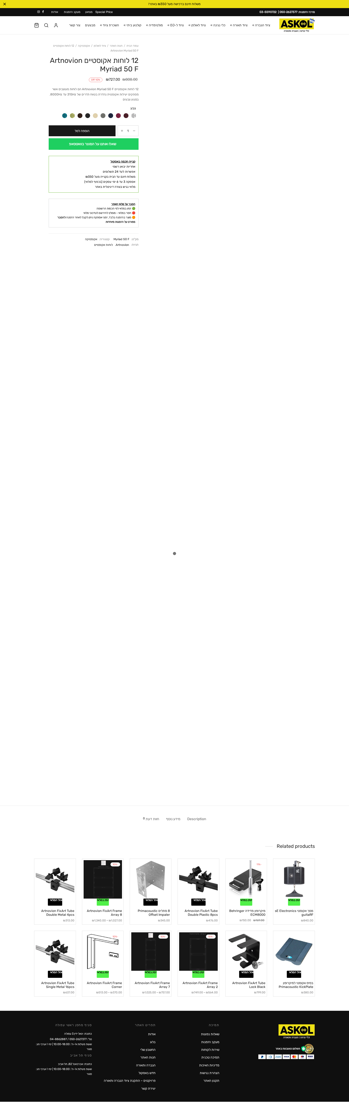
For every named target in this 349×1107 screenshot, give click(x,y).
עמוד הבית (132, 46)
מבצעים (90, 25)
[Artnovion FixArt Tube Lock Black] (246, 951)
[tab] (196, 819)
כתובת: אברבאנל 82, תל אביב (75, 1064)
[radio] (134, 115)
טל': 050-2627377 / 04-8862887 (71, 1039)
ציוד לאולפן (100, 46)
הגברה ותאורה (146, 1065)
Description (196, 819)
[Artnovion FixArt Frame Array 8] (103, 879)
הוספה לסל (82, 131)
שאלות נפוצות (210, 1034)
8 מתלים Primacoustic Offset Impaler (154, 913)
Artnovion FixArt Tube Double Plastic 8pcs (201, 913)
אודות (54, 12)
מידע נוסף (173, 819)
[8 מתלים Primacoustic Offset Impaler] (150, 879)
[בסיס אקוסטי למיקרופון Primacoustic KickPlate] (294, 951)
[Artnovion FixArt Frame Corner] (103, 951)
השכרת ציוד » (109, 25)
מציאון (89, 12)
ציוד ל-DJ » (175, 25)
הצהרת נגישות (209, 1073)
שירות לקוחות (210, 1050)
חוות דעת (151, 819)
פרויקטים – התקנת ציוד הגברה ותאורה (130, 1081)
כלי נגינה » (217, 25)
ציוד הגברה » (261, 25)
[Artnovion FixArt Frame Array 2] (198, 951)
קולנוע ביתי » (132, 25)
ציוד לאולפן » (197, 25)
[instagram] (38, 12)
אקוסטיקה (84, 46)
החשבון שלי (148, 1050)
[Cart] (36, 25)
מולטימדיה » (154, 25)
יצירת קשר (148, 1088)
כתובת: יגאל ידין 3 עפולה (78, 1033)
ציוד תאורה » (239, 25)
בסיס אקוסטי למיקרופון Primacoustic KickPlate (296, 985)
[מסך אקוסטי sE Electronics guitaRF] (294, 879)
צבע (133, 108)
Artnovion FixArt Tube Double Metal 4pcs (57, 913)
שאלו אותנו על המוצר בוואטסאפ (92, 144)
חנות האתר (116, 46)
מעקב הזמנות (72, 12)
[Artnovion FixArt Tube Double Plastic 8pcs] (198, 879)
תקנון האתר (211, 1081)
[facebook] (43, 12)
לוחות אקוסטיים (103, 245)
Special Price (104, 12)
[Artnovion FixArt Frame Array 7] (150, 951)
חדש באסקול (147, 1073)
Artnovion (122, 245)
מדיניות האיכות (209, 1065)
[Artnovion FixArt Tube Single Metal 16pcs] (55, 951)
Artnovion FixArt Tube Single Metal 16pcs (57, 985)
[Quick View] (287, 896)
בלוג (153, 1042)
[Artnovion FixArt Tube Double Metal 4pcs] (55, 879)
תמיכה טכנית (210, 1057)
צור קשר (74, 25)
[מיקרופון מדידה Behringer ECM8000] (246, 879)
